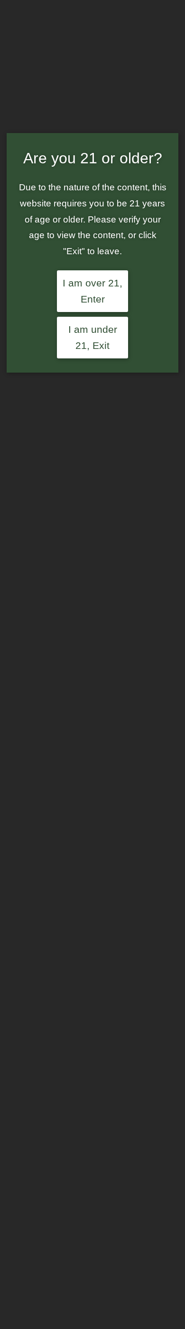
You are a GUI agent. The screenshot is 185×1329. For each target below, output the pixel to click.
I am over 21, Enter (92, 291)
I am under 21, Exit (92, 337)
